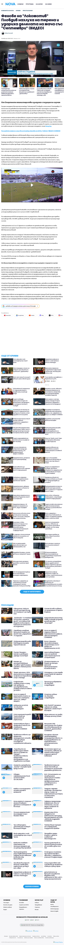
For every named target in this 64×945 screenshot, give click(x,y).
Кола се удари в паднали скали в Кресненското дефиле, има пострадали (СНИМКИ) (53, 634)
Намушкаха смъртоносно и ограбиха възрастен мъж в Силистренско (21, 497)
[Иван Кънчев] (2, 33)
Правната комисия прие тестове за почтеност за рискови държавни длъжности (53, 767)
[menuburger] (2, 4)
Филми (36, 909)
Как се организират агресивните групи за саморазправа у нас (20, 545)
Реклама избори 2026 (13, 936)
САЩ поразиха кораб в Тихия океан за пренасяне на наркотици (22, 717)
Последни (6, 902)
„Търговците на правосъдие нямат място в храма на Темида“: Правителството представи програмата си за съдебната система (22, 755)
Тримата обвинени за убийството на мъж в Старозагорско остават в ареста (53, 450)
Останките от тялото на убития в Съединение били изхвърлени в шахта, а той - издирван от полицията (21, 412)
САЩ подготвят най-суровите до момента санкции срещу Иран (53, 864)
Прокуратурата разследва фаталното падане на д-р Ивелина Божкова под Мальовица (23, 855)
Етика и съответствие (39, 937)
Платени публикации (49, 937)
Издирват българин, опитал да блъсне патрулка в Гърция (21, 553)
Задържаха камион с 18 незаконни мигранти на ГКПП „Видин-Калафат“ (20, 506)
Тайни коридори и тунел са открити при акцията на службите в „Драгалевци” (21, 369)
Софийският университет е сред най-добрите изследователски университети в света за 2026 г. (23, 686)
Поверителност (12, 937)
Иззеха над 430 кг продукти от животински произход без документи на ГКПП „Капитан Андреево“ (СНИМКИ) (53, 816)
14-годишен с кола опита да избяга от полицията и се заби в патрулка (21, 536)
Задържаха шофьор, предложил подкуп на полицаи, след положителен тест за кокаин (53, 574)
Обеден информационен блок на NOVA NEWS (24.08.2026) (22, 776)
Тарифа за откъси (36, 936)
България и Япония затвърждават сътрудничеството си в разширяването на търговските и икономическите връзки (53, 740)
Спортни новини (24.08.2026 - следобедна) (50, 696)
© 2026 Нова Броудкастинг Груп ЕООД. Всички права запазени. (14, 942)
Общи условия (56, 936)
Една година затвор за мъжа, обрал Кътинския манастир (52, 536)
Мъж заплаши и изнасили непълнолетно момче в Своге (52, 545)
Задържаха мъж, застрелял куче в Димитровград (21, 458)
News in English (54, 911)
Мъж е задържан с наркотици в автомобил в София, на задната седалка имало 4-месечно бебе (53, 516)
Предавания (38, 904)
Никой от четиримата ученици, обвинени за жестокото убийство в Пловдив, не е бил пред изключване (52, 525)
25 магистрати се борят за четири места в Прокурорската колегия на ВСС (51, 665)
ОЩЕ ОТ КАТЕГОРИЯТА (32, 592)
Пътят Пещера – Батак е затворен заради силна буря (21, 654)
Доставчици (43, 936)
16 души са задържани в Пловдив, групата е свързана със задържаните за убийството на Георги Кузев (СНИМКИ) (53, 470)
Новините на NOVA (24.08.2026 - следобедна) (21, 707)
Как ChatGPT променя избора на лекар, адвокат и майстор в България (52, 707)
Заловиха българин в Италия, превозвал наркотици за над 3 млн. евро (21, 865)
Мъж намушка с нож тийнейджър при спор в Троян (20, 360)
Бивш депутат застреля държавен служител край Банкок (21, 563)
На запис (39, 4)
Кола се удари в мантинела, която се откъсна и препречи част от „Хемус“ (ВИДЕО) (22, 697)
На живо (48, 4)
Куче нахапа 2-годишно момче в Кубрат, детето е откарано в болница (22, 803)
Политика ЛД (20, 937)
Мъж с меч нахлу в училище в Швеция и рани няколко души (21, 377)
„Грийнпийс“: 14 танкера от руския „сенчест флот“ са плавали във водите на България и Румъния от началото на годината (23, 622)
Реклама (6, 936)
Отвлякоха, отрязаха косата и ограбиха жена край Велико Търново (20, 479)
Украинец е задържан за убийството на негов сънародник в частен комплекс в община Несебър (21, 583)
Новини (20, 4)
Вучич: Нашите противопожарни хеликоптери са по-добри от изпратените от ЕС (52, 644)
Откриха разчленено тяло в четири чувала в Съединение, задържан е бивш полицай (21, 421)
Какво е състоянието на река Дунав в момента (22, 790)
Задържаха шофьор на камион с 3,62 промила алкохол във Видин (52, 360)
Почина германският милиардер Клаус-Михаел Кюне (22, 814)
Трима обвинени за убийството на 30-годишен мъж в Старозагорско (21, 468)
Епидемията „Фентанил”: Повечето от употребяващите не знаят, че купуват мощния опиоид (53, 583)
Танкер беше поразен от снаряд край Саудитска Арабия (52, 826)
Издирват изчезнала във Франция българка (52, 419)
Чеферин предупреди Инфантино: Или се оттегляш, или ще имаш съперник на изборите (52, 804)
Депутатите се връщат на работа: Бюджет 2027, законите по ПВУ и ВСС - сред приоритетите (53, 875)
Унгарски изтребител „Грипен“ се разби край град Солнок (22, 766)
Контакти (49, 936)
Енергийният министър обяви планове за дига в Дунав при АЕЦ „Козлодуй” (53, 620)
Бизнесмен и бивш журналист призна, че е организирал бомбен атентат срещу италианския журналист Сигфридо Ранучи (20, 526)
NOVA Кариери (54, 908)
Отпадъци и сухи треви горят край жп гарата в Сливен (53, 674)
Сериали (37, 907)
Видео (5, 909)
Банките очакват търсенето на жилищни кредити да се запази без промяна (22, 845)
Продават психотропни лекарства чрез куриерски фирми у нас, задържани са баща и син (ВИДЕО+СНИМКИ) (54, 412)
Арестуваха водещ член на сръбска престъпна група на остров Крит (52, 654)
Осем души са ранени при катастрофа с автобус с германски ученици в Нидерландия (53, 854)
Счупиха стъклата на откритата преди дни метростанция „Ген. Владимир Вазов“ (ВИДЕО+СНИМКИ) (20, 450)
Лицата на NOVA (24, 904)
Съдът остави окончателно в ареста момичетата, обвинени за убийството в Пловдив (53, 507)
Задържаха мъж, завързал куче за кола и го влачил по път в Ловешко (21, 488)
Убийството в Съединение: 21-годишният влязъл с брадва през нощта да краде (21, 391)
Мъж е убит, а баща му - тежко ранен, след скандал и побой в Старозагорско (53, 497)
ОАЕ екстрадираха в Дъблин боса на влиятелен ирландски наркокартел (21, 573)
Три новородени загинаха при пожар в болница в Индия (22, 826)
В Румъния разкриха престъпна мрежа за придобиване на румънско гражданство (53, 555)
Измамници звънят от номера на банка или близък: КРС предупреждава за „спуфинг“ (53, 480)
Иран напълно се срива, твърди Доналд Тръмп (53, 715)
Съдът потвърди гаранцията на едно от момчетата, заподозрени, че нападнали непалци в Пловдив (21, 402)
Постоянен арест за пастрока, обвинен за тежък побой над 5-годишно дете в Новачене (53, 752)
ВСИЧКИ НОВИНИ (32, 886)
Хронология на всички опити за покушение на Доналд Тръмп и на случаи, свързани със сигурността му (21, 516)
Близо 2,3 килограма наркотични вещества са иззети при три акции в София (53, 460)
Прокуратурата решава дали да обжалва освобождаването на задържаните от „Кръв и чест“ (52, 431)
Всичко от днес (7, 904)
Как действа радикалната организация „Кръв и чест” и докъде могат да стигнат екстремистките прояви (21, 430)
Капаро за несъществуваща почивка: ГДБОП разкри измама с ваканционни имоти (22, 665)
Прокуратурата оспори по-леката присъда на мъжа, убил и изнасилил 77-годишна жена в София (53, 489)
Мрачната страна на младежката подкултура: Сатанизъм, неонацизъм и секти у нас (53, 370)
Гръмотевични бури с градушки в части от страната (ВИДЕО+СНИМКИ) (22, 726)
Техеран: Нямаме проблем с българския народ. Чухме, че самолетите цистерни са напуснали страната (53, 793)
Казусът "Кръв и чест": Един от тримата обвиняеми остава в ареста (53, 440)
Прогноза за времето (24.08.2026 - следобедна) (52, 683)
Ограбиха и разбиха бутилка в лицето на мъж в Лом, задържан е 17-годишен (22, 633)
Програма (29, 4)
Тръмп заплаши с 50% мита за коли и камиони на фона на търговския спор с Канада (23, 675)
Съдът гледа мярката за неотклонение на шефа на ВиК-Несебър (21, 440)
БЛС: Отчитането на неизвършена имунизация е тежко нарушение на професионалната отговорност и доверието (52, 779)
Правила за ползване (28, 937)
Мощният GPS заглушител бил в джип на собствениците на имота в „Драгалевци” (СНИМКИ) (53, 727)
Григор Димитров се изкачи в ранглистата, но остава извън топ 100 (53, 845)
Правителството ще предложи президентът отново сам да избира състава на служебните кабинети (22, 739)
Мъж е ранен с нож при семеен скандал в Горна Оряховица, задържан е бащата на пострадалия (52, 401)
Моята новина (7, 907)
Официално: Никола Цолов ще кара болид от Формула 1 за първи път (22, 611)
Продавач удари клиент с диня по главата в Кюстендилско (50, 836)
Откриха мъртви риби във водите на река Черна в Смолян (22, 643)
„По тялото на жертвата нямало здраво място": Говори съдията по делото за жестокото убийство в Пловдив (53, 565)
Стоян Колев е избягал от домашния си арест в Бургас (53, 610)
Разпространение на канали (25, 936)
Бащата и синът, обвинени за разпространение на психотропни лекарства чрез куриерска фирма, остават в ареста (53, 392)
